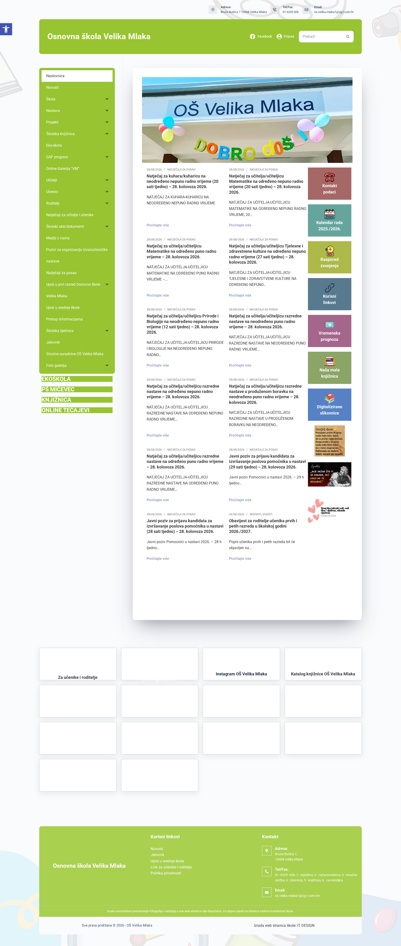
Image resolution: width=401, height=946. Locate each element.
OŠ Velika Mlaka (139, 925)
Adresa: (281, 848)
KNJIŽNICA (56, 399)
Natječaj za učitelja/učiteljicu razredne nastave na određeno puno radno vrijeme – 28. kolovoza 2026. (185, 461)
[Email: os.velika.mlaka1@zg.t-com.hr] (306, 9)
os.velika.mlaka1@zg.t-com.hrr (297, 896)
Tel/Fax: (282, 869)
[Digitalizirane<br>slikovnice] (329, 398)
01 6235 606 (291, 12)
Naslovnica (55, 76)
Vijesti (267, 514)
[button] (6, 29)
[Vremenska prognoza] (329, 325)
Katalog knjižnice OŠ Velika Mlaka (323, 673)
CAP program (57, 157)
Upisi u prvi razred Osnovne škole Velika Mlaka (73, 290)
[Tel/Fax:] (267, 871)
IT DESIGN (305, 925)
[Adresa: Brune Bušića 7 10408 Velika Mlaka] (213, 9)
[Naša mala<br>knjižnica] (329, 361)
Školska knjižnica (60, 134)
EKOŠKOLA (56, 379)
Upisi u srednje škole (63, 307)
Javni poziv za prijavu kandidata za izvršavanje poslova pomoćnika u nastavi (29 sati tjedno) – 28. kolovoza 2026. (267, 461)
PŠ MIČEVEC (58, 389)
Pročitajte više (159, 224)
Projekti (52, 122)
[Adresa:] (267, 850)
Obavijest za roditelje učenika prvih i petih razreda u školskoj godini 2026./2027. (263, 526)
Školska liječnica (60, 331)
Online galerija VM (159, 679)
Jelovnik (53, 342)
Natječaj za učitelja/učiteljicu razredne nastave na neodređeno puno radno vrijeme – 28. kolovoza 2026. (265, 321)
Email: (280, 890)
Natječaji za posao (181, 169)
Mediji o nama (58, 238)
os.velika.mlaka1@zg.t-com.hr (334, 12)
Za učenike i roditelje (77, 677)
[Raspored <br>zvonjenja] (329, 251)
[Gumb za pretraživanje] (348, 36)
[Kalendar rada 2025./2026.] (329, 214)
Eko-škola (54, 145)
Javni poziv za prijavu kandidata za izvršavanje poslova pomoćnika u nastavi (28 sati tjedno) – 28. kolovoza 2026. (185, 526)
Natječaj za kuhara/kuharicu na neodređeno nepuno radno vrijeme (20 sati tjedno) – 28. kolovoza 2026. (182, 181)
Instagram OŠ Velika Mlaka (241, 673)
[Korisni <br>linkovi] (329, 288)
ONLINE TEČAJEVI (65, 410)
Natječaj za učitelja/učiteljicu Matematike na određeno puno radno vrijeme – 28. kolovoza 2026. (181, 251)
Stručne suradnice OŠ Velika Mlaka (74, 354)
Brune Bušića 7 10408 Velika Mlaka (244, 12)
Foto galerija (56, 365)
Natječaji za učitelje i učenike (69, 215)
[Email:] (267, 892)
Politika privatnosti (166, 873)
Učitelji (51, 180)
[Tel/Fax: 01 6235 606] (274, 9)
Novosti (255, 514)
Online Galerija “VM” (62, 168)
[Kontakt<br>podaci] (329, 177)
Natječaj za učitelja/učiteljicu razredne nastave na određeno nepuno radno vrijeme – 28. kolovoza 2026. (183, 391)
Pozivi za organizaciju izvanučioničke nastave (76, 255)
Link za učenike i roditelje (171, 867)
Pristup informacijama (64, 319)
